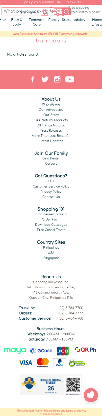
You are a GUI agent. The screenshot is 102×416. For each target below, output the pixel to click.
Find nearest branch (51, 214)
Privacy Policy (51, 191)
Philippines (51, 247)
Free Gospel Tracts (51, 230)
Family (54, 20)
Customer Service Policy (51, 186)
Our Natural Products (51, 120)
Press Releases (51, 130)
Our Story (51, 115)
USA (51, 253)
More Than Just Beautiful (51, 136)
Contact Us (51, 197)
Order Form (51, 219)
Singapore (51, 258)
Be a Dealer (51, 158)
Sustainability (73, 20)
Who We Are (51, 104)
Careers (51, 163)
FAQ (51, 181)
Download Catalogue (51, 225)
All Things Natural (51, 125)
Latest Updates (51, 141)
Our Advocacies (51, 110)
